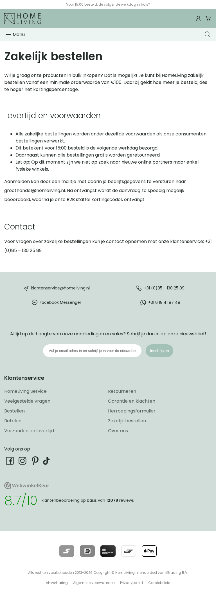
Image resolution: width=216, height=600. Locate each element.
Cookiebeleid (159, 582)
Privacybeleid (131, 582)
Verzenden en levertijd (29, 430)
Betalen (12, 421)
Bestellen (14, 411)
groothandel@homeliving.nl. (35, 190)
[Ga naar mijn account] (199, 18)
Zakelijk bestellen (127, 421)
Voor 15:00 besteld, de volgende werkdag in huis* (108, 4)
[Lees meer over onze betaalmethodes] (66, 551)
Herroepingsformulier (132, 411)
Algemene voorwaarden (94, 582)
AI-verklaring (57, 582)
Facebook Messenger (60, 302)
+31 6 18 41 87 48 (164, 302)
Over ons (118, 430)
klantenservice (186, 241)
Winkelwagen (208, 18)
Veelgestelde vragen (27, 401)
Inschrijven (159, 350)
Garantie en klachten (131, 401)
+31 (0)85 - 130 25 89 (164, 288)
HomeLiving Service (25, 391)
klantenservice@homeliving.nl (60, 288)
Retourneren (122, 391)
